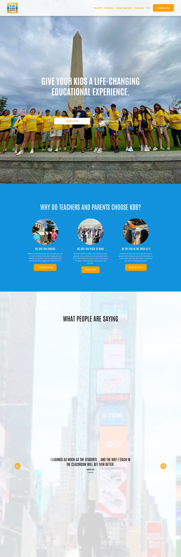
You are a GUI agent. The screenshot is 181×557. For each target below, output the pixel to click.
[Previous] (17, 466)
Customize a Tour (163, 8)
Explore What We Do (136, 267)
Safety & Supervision (124, 8)
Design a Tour (72, 121)
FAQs (148, 8)
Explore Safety (90, 270)
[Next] (163, 466)
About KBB (98, 8)
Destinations (109, 8)
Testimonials (139, 8)
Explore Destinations (109, 121)
